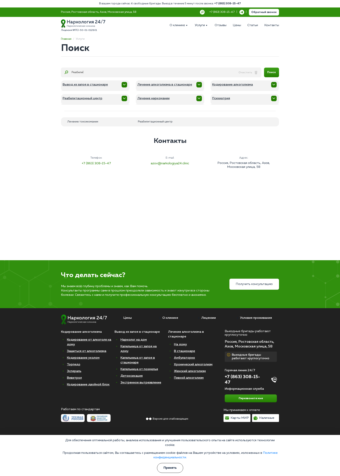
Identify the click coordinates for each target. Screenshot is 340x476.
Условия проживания (256, 318)
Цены (127, 318)
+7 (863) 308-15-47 (227, 3)
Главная (66, 39)
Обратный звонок (264, 12)
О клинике (170, 318)
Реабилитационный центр (155, 121)
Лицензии (208, 318)
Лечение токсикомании (82, 121)
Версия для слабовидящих (170, 418)
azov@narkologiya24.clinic (170, 163)
